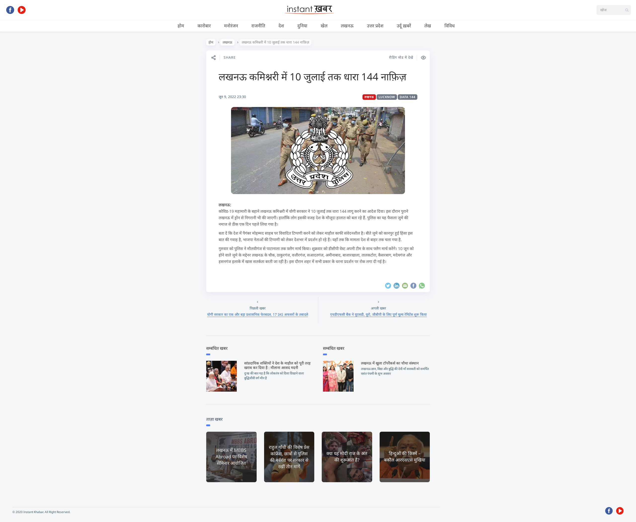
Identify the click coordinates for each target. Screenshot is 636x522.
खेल (324, 26)
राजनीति (258, 26)
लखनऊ (347, 26)
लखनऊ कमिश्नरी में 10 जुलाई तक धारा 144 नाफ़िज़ (312, 76)
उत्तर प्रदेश (375, 26)
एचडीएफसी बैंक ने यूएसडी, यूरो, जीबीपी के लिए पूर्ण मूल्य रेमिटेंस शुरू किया (378, 314)
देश (281, 26)
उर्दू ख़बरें (404, 26)
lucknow (387, 97)
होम (181, 26)
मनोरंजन (231, 26)
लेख (427, 26)
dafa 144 (407, 97)
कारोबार (204, 26)
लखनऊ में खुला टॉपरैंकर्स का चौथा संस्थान (390, 363)
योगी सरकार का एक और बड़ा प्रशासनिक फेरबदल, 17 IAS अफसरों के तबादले (257, 314)
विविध (449, 26)
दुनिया (302, 26)
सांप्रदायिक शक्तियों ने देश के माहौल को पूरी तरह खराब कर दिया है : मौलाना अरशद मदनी (277, 365)
